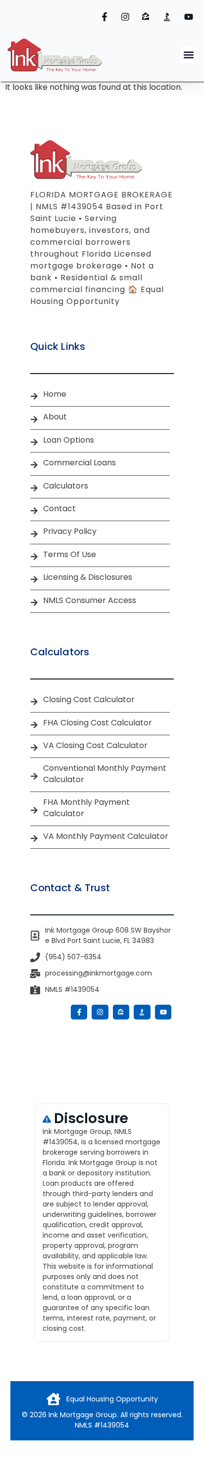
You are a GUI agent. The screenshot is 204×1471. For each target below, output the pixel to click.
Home (54, 394)
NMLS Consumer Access (89, 600)
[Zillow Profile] (148, 16)
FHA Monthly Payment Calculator (86, 808)
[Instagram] (127, 16)
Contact (59, 508)
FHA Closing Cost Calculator (97, 722)
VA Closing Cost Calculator (95, 745)
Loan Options (68, 440)
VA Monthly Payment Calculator (105, 836)
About (55, 417)
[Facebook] (106, 16)
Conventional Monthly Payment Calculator (104, 774)
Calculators (65, 486)
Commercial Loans (79, 462)
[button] (188, 55)
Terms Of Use (69, 554)
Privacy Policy (70, 531)
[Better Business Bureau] (169, 16)
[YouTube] (190, 16)
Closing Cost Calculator (89, 699)
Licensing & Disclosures (87, 577)
